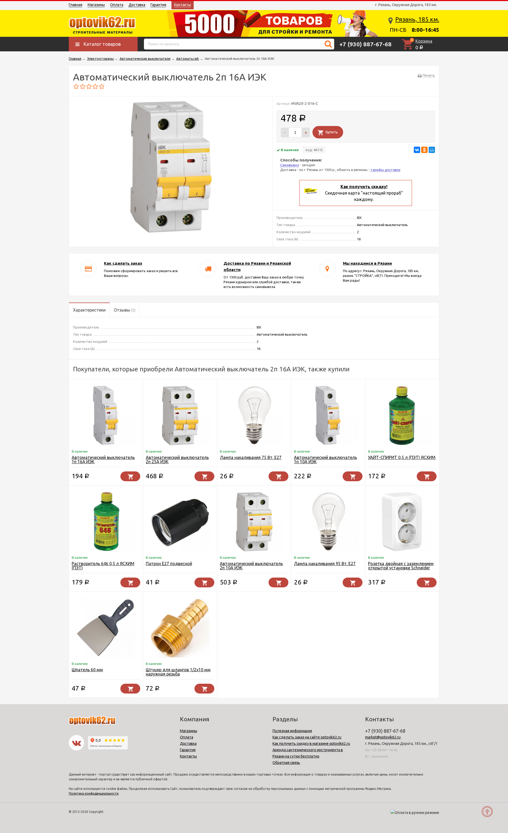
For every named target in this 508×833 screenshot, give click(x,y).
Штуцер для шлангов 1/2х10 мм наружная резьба (178, 671)
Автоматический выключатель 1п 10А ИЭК (325, 459)
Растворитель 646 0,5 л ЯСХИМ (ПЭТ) (103, 565)
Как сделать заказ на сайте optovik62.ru (307, 737)
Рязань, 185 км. (417, 19)
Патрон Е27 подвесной (169, 563)
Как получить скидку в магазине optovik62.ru (311, 743)
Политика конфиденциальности (94, 793)
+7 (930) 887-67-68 (365, 44)
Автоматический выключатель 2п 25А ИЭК (177, 459)
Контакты (182, 5)
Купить (332, 132)
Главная (75, 5)
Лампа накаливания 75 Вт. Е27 (251, 457)
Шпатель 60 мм (87, 669)
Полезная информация (292, 731)
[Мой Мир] (432, 150)
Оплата (116, 5)
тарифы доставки (385, 170)
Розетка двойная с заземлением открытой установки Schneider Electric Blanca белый (401, 567)
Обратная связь (286, 762)
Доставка (137, 5)
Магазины (96, 5)
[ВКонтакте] (417, 150)
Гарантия (158, 5)
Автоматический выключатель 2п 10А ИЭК (251, 565)
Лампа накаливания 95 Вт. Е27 (325, 563)
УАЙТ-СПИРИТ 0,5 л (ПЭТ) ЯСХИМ (402, 457)
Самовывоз (289, 165)
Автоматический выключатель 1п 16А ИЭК (103, 459)
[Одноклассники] (424, 150)
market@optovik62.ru (383, 737)
